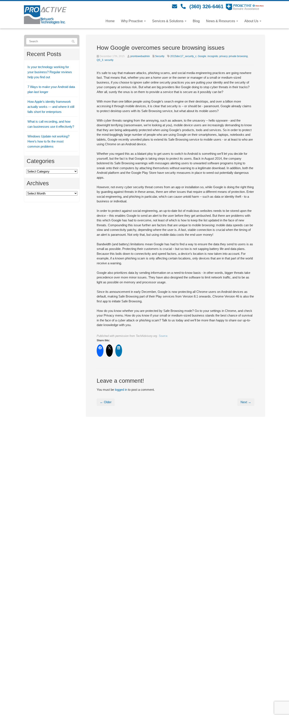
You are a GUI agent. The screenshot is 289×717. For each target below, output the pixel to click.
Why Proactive (132, 21)
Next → (246, 402)
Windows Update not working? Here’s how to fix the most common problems (48, 141)
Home (110, 21)
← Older (105, 402)
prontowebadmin (140, 56)
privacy (223, 56)
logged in (121, 389)
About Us (251, 21)
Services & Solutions (168, 21)
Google (202, 56)
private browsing (238, 56)
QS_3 (100, 60)
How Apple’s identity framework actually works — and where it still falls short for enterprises (51, 107)
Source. (163, 335)
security (109, 60)
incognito (213, 56)
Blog (196, 21)
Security (159, 56)
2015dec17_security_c (183, 56)
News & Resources (221, 21)
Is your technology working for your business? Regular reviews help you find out (50, 72)
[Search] (73, 41)
